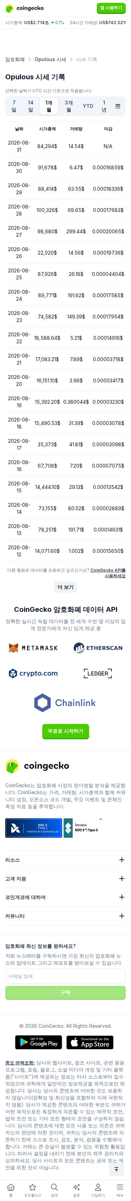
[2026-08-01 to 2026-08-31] (118, 106)
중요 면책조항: (20, 1062)
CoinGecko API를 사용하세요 (108, 572)
